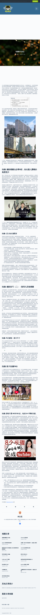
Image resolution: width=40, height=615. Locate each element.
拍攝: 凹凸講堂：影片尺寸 (17, 103)
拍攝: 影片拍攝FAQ (15, 104)
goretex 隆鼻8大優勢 (25, 564)
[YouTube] (8, 604)
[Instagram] (5, 604)
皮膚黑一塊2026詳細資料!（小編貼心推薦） (29, 542)
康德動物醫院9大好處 (6, 537)
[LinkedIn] (33, 506)
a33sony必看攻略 (24, 537)
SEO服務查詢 (35, 1)
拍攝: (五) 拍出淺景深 (16, 101)
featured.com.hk (9, 502)
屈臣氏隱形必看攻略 (5, 575)
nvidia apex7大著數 (6, 559)
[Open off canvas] (36, 8)
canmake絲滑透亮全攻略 (25, 547)
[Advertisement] (20, 27)
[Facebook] (6, 506)
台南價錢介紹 (4, 569)
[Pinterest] (24, 506)
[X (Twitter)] (15, 506)
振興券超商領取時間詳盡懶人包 (26, 559)
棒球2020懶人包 (24, 554)
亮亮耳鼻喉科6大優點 (6, 554)
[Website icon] (20, 523)
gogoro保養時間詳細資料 (7, 542)
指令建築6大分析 (5, 564)
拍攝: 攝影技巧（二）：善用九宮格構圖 (18, 102)
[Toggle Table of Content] (27, 98)
